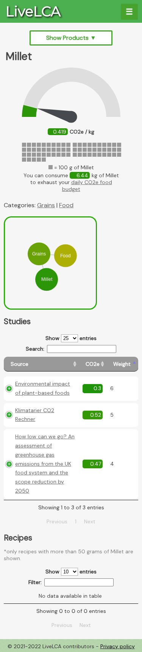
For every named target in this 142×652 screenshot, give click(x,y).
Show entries (71, 338)
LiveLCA (33, 11)
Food (66, 205)
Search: (35, 348)
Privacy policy (117, 646)
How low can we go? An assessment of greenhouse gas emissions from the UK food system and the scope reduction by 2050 (45, 463)
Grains (46, 205)
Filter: (35, 582)
